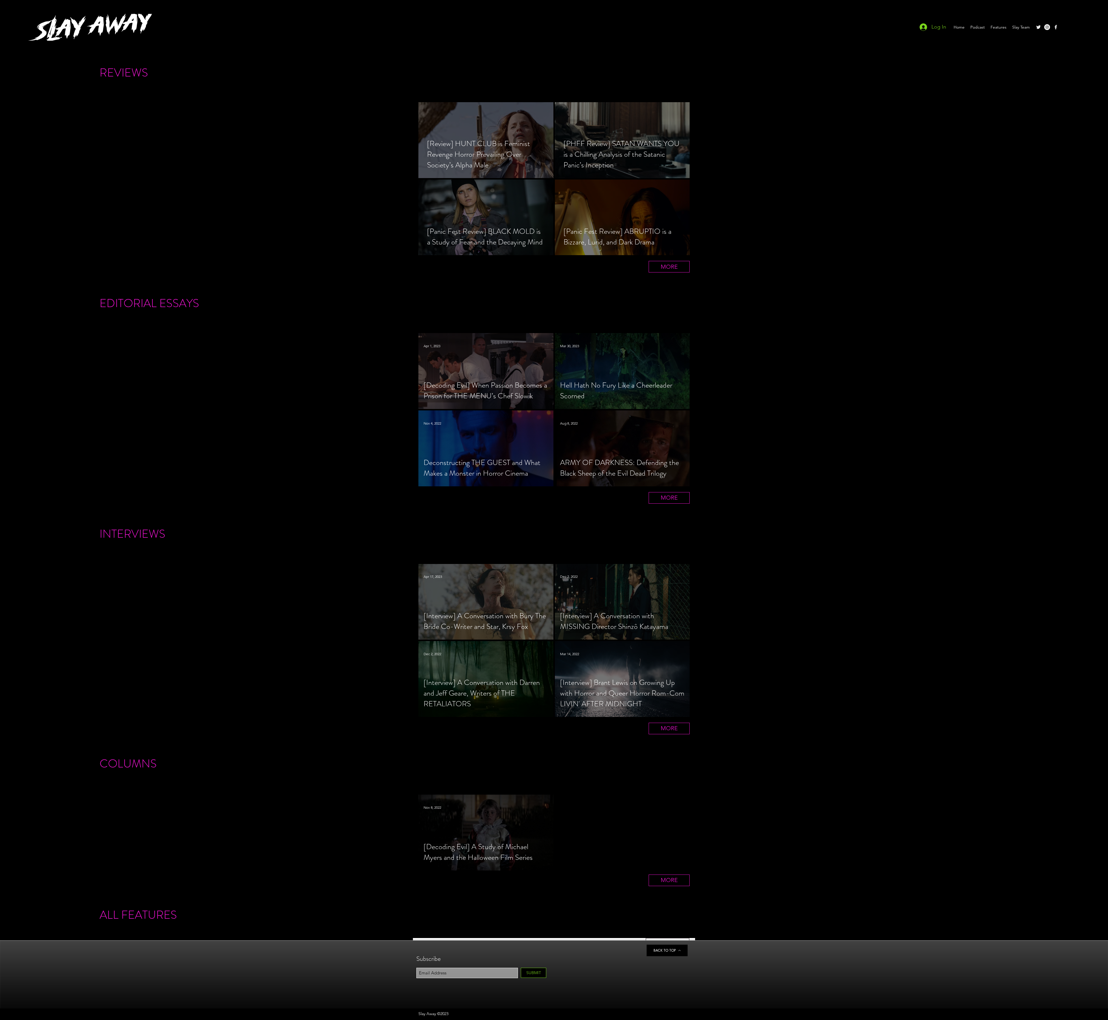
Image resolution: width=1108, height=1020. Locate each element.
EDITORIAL (128, 303)
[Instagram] (1047, 27)
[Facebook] (1056, 27)
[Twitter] (1038, 27)
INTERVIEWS (132, 534)
